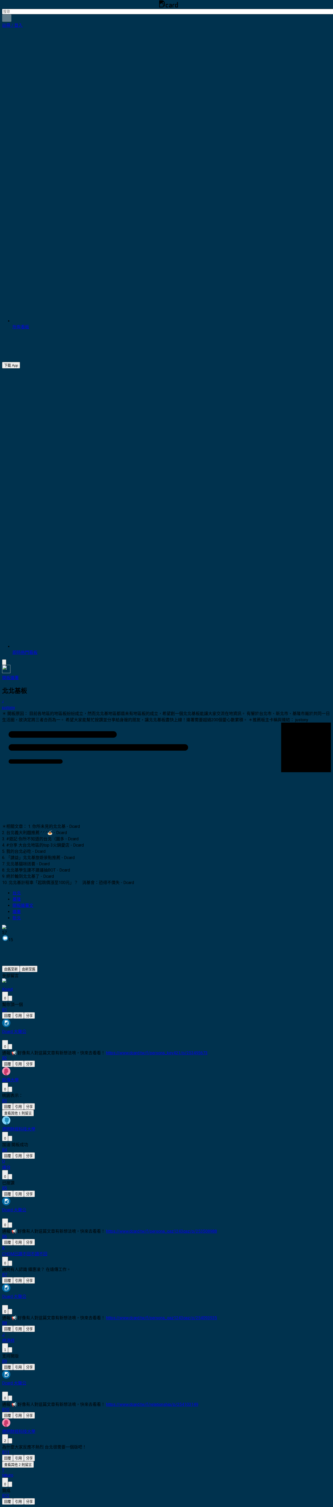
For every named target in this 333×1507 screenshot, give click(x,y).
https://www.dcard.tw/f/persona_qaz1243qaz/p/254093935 (161, 1317)
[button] (12, 25)
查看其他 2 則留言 (18, 1465)
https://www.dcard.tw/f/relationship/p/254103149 (152, 1404)
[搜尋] (6, 18)
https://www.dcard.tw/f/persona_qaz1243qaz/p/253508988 (161, 1231)
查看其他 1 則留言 (18, 1113)
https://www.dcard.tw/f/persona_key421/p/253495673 (157, 1052)
